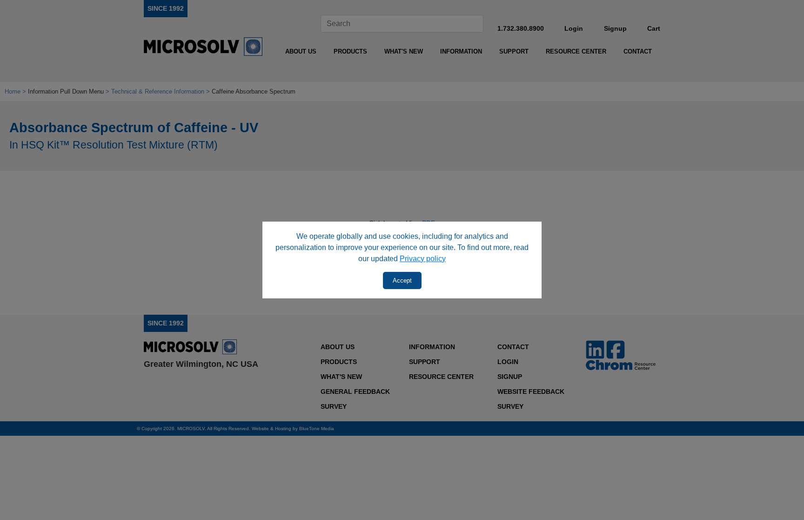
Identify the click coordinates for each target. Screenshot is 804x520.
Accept (402, 280)
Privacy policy (423, 259)
